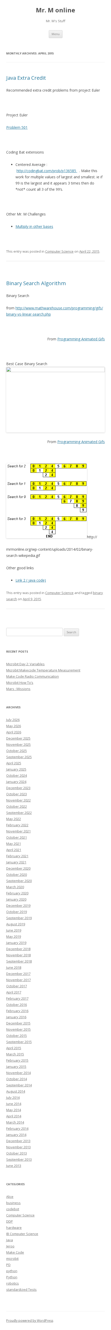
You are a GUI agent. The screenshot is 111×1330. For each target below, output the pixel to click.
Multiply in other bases (34, 226)
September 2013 (19, 1159)
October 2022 (16, 806)
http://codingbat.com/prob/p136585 (47, 170)
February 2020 (17, 893)
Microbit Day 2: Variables (25, 664)
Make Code (15, 1252)
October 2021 (16, 837)
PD (8, 1264)
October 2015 (16, 1035)
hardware (14, 1227)
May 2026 (13, 726)
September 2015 (19, 1041)
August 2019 (15, 924)
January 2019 (16, 942)
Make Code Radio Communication (32, 676)
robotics (12, 1283)
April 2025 (13, 763)
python (11, 1271)
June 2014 (13, 1103)
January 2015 (16, 1066)
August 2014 (15, 1091)
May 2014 (13, 1110)
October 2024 (16, 775)
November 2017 (18, 980)
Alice (9, 1196)
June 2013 (13, 1165)
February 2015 (17, 1060)
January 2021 (16, 862)
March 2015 (15, 1054)
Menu (56, 34)
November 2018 (18, 955)
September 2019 (19, 918)
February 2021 (17, 856)
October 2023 (16, 794)
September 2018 (19, 961)
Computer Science (59, 251)
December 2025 (18, 738)
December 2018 (18, 949)
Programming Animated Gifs (81, 338)
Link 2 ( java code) (30, 580)
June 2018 (13, 967)
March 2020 (15, 887)
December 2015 (18, 1023)
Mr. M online (55, 10)
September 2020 (19, 880)
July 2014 (13, 1097)
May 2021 (13, 843)
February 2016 (17, 1010)
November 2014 (18, 1072)
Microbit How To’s (19, 682)
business (13, 1202)
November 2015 (18, 1029)
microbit (12, 1258)
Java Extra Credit (26, 77)
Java (9, 1240)
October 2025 (16, 750)
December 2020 (18, 868)
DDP (9, 1221)
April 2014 (13, 1116)
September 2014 (19, 1085)
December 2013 (18, 1141)
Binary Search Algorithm (36, 283)
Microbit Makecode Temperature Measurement (43, 670)
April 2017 (13, 992)
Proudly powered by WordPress (29, 1320)
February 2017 (17, 998)
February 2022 (17, 825)
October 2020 (16, 874)
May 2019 (13, 936)
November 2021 (18, 831)
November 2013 (18, 1147)
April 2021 (13, 849)
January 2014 (16, 1134)
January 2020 (16, 899)
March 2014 (15, 1122)
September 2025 (19, 757)
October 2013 (16, 1153)
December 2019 (18, 905)
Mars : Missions (18, 688)
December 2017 (18, 973)
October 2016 (16, 1004)
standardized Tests (21, 1289)
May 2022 (13, 818)
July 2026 (13, 719)
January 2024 (16, 781)
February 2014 (17, 1128)
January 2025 (16, 769)
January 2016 (16, 1017)
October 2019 (16, 911)
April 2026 (13, 732)
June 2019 (13, 930)
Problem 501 (17, 127)
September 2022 (19, 812)
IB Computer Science (22, 1233)
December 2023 (18, 788)
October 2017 (16, 986)
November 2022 (18, 800)
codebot (12, 1209)
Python (11, 1277)
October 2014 (16, 1079)
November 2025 (18, 744)
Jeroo (10, 1246)
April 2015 (13, 1048)
